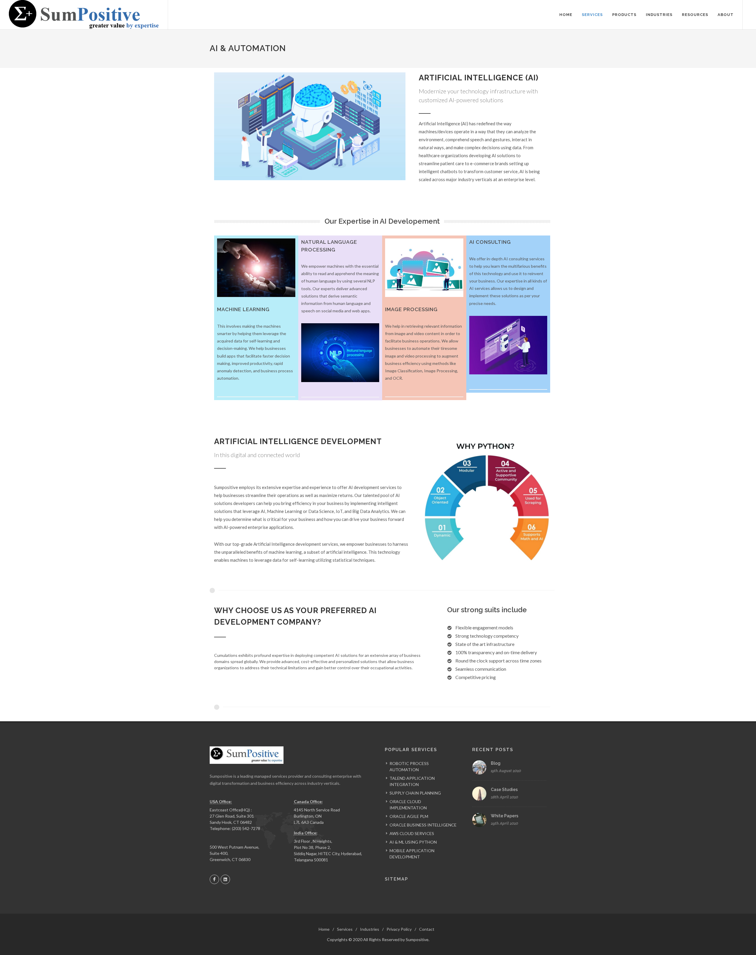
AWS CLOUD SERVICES (412, 833)
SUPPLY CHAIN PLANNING (415, 792)
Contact (426, 929)
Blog (496, 763)
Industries (369, 929)
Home (324, 929)
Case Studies (504, 789)
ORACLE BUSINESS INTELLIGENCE (423, 824)
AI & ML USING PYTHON (413, 841)
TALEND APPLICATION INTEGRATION (412, 781)
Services (345, 929)
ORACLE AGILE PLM (409, 816)
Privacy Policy (399, 929)
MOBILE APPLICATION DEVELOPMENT (412, 853)
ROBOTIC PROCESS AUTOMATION (409, 766)
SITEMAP (396, 879)
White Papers (504, 815)
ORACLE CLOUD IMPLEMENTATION (408, 804)
